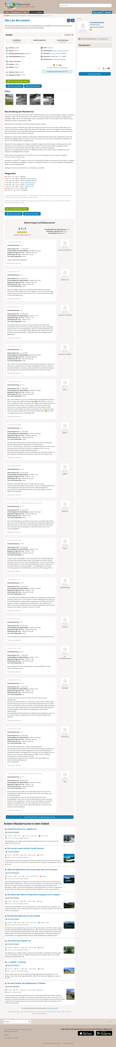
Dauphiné (65, 51)
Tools (7, 12)
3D (107, 68)
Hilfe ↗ (26, 12)
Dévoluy (59, 51)
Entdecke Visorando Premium (56, 71)
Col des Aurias (30, 184)
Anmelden (108, 12)
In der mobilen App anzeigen (19, 81)
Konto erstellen (98, 12)
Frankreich (50, 47)
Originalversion (103, 39)
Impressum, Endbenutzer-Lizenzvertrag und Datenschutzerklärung (17, 1030)
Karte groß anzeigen (94, 74)
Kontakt (6, 1035)
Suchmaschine (51, 1008)
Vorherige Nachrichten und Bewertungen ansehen (39, 817)
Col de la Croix (29, 186)
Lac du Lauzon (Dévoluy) (27, 182)
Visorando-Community (11, 1038)
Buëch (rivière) (32, 178)
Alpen (54, 51)
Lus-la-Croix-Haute (55, 53)
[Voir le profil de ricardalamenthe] (83, 27)
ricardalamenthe (97, 22)
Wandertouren (16, 12)
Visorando (7, 15)
